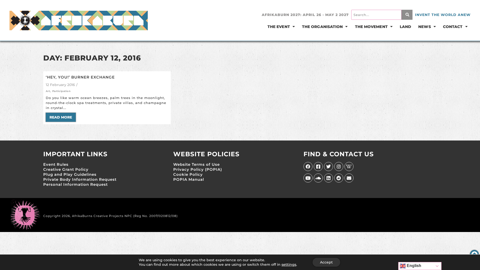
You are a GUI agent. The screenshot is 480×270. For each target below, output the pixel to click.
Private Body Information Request (79, 179)
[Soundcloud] (318, 178)
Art (48, 91)
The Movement (371, 26)
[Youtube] (308, 178)
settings (289, 264)
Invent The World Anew (442, 14)
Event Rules (55, 164)
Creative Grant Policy (65, 169)
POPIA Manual (188, 179)
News (424, 26)
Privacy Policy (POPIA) (197, 169)
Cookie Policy (188, 174)
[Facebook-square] (318, 166)
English (413, 266)
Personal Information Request (75, 184)
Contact (453, 26)
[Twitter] (328, 166)
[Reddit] (338, 178)
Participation (61, 91)
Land (405, 26)
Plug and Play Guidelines (69, 174)
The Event (279, 26)
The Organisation (322, 26)
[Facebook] (308, 166)
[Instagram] (338, 166)
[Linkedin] (328, 178)
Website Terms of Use (196, 164)
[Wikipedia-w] (349, 166)
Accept (326, 262)
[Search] (407, 15)
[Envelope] (349, 178)
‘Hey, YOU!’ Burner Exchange (80, 77)
